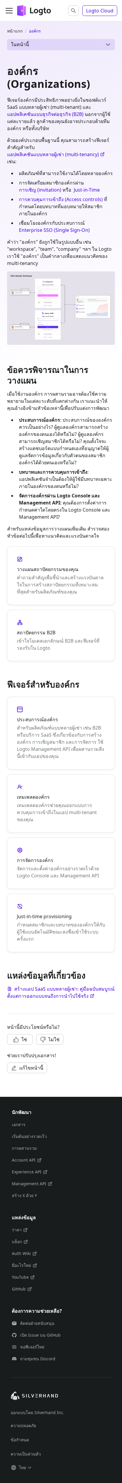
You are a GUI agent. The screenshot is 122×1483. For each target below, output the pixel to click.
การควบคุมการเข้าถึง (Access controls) (61, 199)
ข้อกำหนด (20, 1439)
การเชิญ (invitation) (40, 190)
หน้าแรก (15, 31)
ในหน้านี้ (20, 44)
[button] (73, 10)
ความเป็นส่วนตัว (26, 1454)
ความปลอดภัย (23, 1425)
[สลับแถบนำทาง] (9, 10)
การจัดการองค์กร (35, 860)
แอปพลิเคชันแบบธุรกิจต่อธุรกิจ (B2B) (45, 114)
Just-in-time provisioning (44, 916)
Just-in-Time (87, 190)
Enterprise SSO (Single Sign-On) (54, 230)
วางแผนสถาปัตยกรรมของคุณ (47, 569)
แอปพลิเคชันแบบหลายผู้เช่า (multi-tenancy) (53, 154)
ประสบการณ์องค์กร (37, 719)
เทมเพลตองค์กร (33, 797)
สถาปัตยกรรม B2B (36, 632)
